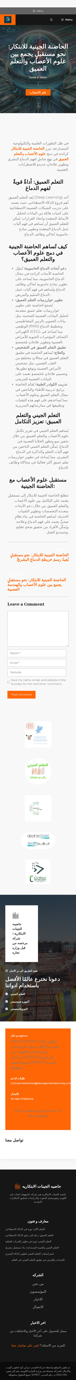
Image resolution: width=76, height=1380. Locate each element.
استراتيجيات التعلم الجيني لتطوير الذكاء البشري (29, 1253)
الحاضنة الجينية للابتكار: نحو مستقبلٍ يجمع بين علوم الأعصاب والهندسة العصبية (36, 584)
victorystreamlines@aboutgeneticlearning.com (41, 1083)
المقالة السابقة (59, 549)
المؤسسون (38, 1291)
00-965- (16, 1098)
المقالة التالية (15, 574)
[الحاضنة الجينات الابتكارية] (7, 19)
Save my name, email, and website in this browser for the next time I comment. (38, 682)
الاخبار (38, 1299)
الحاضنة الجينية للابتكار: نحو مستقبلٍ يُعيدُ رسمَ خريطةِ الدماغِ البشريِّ (39, 557)
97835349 (27, 1098)
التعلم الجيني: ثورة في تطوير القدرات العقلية (28, 1241)
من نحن (38, 1284)
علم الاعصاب (38, 92)
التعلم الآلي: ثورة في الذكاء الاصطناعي (25, 1229)
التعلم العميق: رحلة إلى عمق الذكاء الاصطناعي (29, 1235)
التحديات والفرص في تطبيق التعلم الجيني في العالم (38, 1259)
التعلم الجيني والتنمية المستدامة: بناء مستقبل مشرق (32, 1247)
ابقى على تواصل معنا (25, 1345)
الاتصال (38, 1307)
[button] (51, 19)
